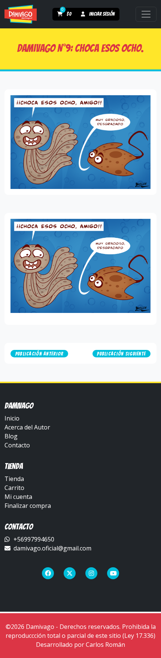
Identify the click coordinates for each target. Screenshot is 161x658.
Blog (11, 436)
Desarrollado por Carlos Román (80, 644)
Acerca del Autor (27, 427)
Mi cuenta (18, 497)
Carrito (14, 488)
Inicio (11, 418)
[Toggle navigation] (146, 14)
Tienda (14, 479)
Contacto (17, 445)
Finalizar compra (27, 506)
